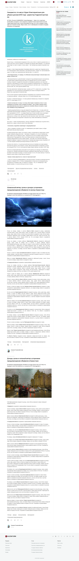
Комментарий (11, 171)
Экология (41, 168)
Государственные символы (37, 547)
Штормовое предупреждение (38, 342)
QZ (60, 2)
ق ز (68, 2)
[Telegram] (15, 174)
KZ (58, 2)
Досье (28, 7)
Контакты (59, 545)
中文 (66, 2)
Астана (35, 168)
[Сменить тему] (54, 2)
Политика (7, 545)
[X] (21, 174)
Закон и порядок (22, 7)
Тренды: (7, 7)
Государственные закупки (36, 552)
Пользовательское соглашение (37, 543)
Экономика (7, 550)
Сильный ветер (17, 342)
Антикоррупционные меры (36, 550)
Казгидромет (11, 168)
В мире (6, 552)
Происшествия (8, 543)
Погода (9, 342)
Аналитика (7, 547)
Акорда (10, 7)
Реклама (59, 547)
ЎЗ (70, 2)
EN (63, 2)
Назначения (15, 7)
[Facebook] (18, 174)
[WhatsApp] (11, 174)
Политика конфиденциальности (38, 545)
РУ (62, 2)
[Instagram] (8, 174)
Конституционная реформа (43, 7)
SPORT (48, 2)
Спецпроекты (33, 7)
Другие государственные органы (24, 168)
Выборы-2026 (52, 7)
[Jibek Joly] (67, 7)
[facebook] (61, 536)
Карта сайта (60, 543)
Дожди (14, 514)
